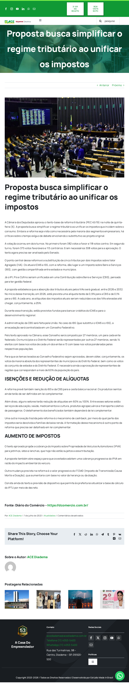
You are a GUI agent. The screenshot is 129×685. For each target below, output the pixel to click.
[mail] (34, 9)
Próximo (117, 85)
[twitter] (98, 638)
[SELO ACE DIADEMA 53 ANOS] (22, 626)
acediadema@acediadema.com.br (67, 636)
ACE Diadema (15, 515)
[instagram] (11, 9)
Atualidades (50, 515)
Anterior (104, 85)
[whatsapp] (29, 9)
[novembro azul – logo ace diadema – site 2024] (18, 21)
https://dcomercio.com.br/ (67, 505)
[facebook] (6, 9)
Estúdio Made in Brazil (101, 677)
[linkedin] (23, 9)
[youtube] (17, 9)
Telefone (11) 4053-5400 (61, 640)
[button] (120, 676)
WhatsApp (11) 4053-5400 (62, 645)
